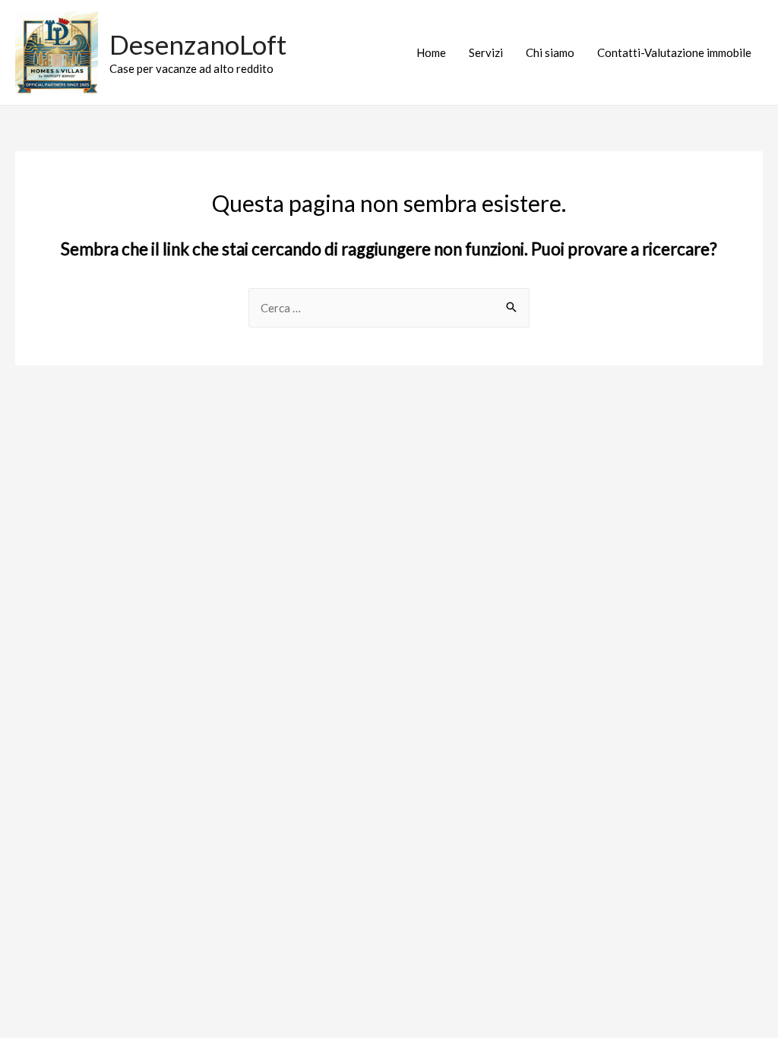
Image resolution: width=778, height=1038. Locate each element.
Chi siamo (550, 52)
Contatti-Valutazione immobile (674, 52)
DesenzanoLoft (197, 44)
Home (431, 52)
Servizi (486, 52)
